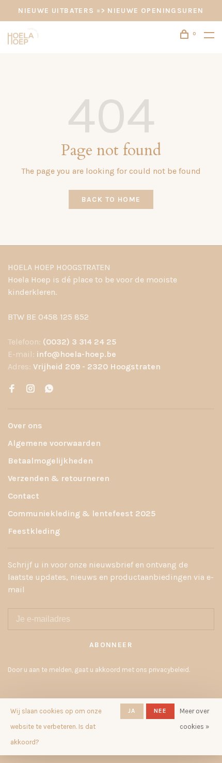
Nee (160, 710)
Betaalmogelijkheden (50, 461)
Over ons (25, 425)
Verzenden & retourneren (58, 478)
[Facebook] (12, 389)
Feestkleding (34, 531)
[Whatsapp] (49, 389)
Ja (131, 710)
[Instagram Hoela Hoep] (30, 389)
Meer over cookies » (194, 718)
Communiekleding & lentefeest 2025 (81, 513)
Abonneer (111, 644)
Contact (23, 496)
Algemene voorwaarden (54, 443)
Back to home (111, 199)
